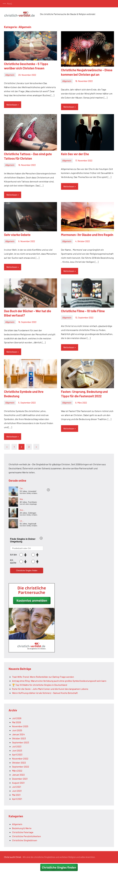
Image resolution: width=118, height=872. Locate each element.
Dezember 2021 (20, 778)
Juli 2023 (16, 746)
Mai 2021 (16, 794)
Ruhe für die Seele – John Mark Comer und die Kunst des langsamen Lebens (50, 688)
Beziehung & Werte (22, 828)
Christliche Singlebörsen (24, 840)
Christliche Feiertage (22, 832)
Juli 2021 (16, 786)
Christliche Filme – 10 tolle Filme (83, 311)
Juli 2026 (16, 718)
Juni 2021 (17, 790)
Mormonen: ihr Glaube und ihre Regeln (87, 234)
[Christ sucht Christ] (32, 651)
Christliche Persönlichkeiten (26, 836)
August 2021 (18, 782)
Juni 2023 (17, 750)
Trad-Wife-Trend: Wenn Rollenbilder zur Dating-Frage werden (43, 676)
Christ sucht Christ (12, 857)
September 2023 (20, 742)
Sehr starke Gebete (17, 234)
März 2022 (17, 770)
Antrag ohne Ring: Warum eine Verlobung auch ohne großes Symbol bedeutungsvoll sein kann (59, 680)
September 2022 (20, 766)
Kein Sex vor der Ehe (75, 154)
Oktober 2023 (19, 738)
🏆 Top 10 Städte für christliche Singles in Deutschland (39, 684)
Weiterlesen (11, 104)
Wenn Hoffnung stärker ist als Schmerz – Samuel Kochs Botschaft (45, 692)
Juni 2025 (17, 730)
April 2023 (17, 754)
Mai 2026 (16, 722)
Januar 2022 (18, 774)
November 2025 (20, 726)
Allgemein (9, 75)
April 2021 (17, 798)
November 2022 (20, 758)
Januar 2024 (18, 734)
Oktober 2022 (19, 762)
